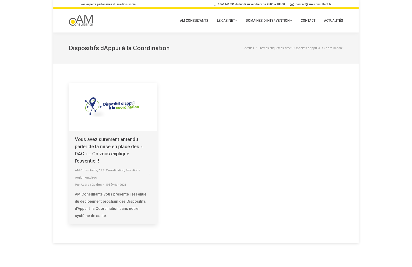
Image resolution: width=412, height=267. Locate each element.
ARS (101, 170)
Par (88, 184)
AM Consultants (86, 170)
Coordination (115, 170)
